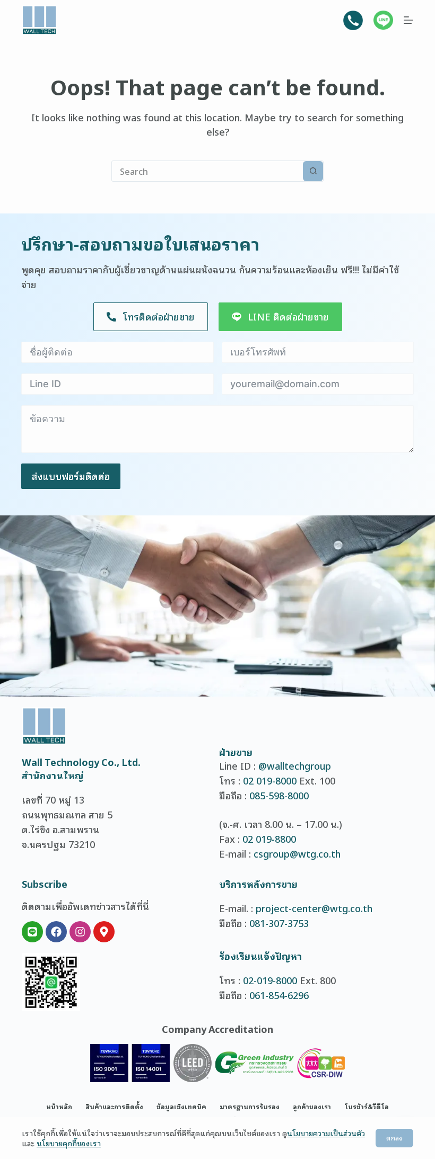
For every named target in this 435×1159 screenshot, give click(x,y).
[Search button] (313, 171)
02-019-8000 (270, 980)
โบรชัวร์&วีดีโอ (366, 1106)
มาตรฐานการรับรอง (250, 1106)
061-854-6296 (279, 994)
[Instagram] (80, 931)
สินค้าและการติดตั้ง (114, 1106)
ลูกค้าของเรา (312, 1106)
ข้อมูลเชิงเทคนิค (181, 1106)
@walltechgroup (294, 765)
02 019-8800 (269, 838)
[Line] (32, 931)
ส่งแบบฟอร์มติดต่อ (71, 475)
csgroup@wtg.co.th (297, 853)
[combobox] (207, 171)
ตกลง (394, 1137)
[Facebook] (56, 931)
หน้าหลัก (59, 1106)
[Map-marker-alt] (104, 931)
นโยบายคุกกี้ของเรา (69, 1143)
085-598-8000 (279, 795)
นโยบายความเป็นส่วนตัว (326, 1133)
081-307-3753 (279, 922)
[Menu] (408, 20)
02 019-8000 (270, 780)
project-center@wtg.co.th (314, 908)
